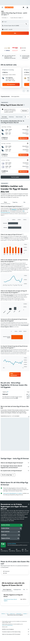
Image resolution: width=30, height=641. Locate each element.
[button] (2, 7)
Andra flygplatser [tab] (7, 589)
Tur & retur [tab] (4, 116)
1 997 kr (3, 13)
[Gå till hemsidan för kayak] (9, 7)
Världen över (12, 613)
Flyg (7, 613)
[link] (15, 374)
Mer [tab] (24, 202)
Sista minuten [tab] (19, 116)
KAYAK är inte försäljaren (8, 629)
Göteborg (14, 209)
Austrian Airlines (11, 543)
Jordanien (25, 613)
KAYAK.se (3, 613)
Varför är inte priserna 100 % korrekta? (11, 634)
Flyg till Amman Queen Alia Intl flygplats (10, 600)
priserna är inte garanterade (7, 625)
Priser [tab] (5, 202)
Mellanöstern (18, 613)
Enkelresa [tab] (11, 116)
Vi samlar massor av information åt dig (11, 631)
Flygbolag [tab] (15, 202)
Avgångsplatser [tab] (17, 589)
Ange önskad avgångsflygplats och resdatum (12, 493)
